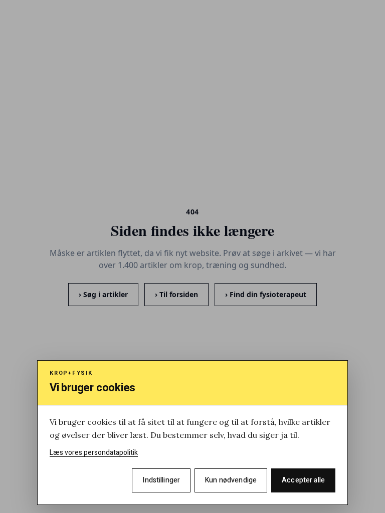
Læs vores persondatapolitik (94, 452)
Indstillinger (161, 480)
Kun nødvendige (231, 480)
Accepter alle (303, 480)
